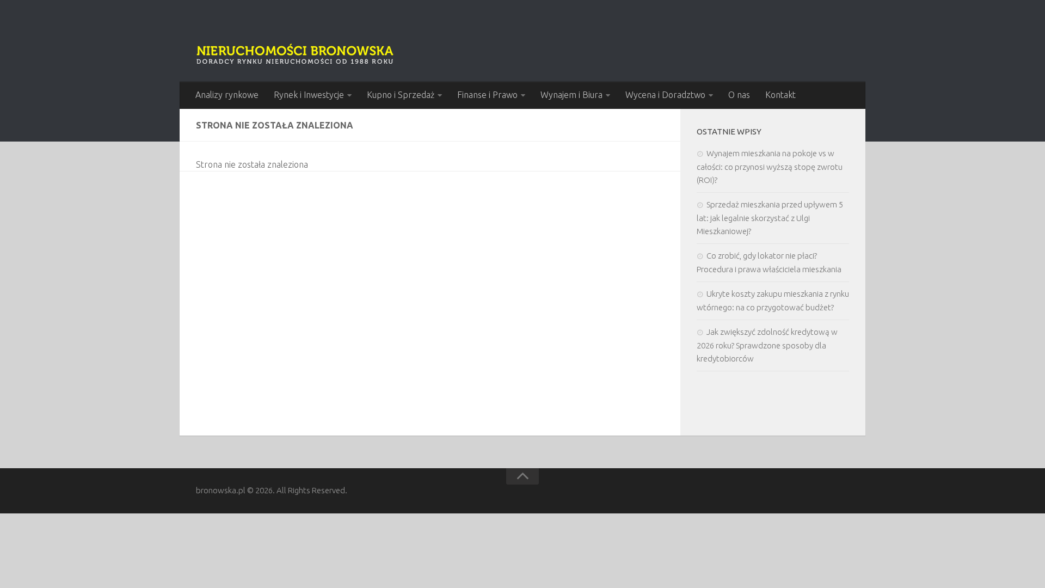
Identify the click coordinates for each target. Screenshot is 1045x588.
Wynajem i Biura (571, 95)
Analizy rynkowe (227, 95)
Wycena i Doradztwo (665, 95)
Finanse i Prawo (487, 95)
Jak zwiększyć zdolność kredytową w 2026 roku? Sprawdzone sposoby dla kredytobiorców (767, 345)
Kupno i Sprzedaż (400, 95)
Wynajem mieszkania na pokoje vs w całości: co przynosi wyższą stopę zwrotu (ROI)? (770, 167)
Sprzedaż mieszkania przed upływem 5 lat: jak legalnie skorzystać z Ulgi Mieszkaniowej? (770, 218)
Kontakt (780, 95)
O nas (739, 95)
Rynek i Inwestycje (309, 95)
